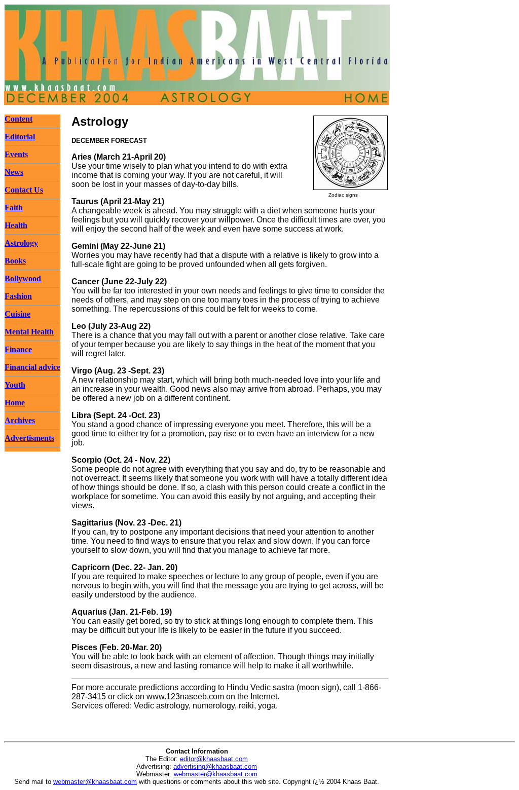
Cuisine (17, 314)
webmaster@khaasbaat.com (215, 774)
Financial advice (32, 367)
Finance (18, 349)
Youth (15, 385)
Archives (20, 420)
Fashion (18, 296)
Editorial (20, 136)
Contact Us (24, 189)
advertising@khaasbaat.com (215, 766)
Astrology (21, 243)
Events (16, 154)
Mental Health (29, 331)
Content (18, 119)
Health (16, 225)
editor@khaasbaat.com (214, 759)
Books (15, 260)
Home (15, 402)
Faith (14, 207)
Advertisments (29, 438)
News (14, 172)
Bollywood (23, 278)
